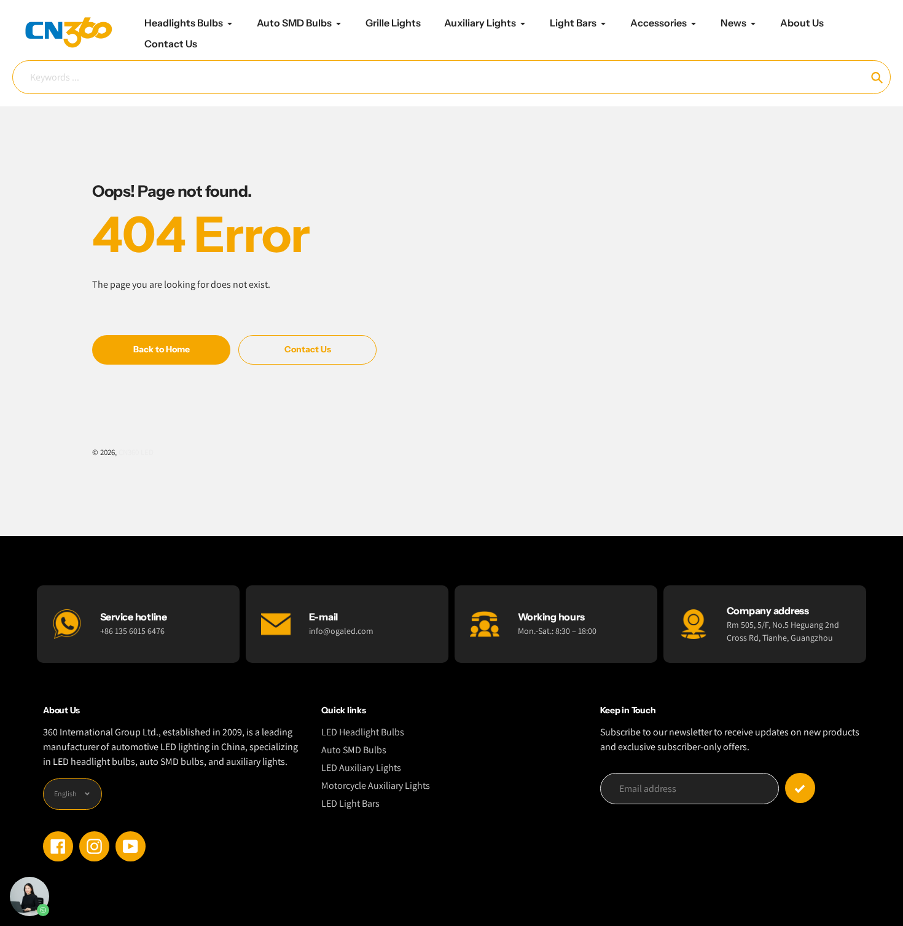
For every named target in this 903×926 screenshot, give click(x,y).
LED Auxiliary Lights (361, 767)
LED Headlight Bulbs (362, 732)
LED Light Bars (350, 803)
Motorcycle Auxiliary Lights (375, 785)
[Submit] (800, 788)
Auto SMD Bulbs (353, 749)
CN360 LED (136, 452)
